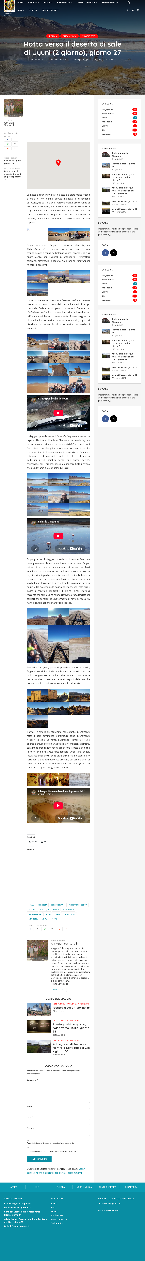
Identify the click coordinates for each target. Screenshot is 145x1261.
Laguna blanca (34, 914)
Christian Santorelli (58, 59)
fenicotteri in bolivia (78, 905)
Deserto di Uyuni (58, 905)
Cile (54, 1021)
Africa (13, 1187)
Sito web (30, 1128)
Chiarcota (42, 905)
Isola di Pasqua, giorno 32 (124, 201)
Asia (19, 10)
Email (30, 1117)
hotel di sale (68, 909)
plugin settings (105, 234)
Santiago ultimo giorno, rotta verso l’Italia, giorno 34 (71, 1028)
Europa (33, 10)
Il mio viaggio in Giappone (17, 1203)
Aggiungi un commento (105, 59)
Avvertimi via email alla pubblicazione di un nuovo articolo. (52, 1151)
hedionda (32, 909)
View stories (58, 990)
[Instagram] (113, 252)
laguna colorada (52, 914)
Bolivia (53, 36)
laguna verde (70, 914)
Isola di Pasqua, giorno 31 (124, 209)
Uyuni (54, 919)
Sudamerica (69, 36)
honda (56, 909)
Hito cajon (44, 909)
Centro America (107, 1187)
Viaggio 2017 (88, 36)
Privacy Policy (50, 10)
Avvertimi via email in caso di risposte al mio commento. (50, 1143)
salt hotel (33, 919)
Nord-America (59, 1004)
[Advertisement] (58, 119)
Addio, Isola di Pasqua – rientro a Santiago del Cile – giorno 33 (71, 1047)
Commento (32, 1080)
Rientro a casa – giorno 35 (71, 1007)
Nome (30, 1106)
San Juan (45, 919)
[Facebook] (105, 252)
